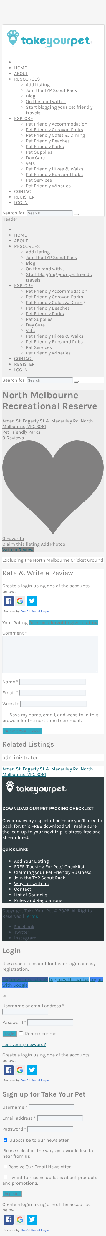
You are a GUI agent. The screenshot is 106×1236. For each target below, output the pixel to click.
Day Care (35, 157)
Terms (31, 916)
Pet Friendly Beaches (48, 141)
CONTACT (23, 191)
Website (10, 703)
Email (10, 692)
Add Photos (53, 544)
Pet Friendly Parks (45, 146)
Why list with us (31, 883)
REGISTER (24, 197)
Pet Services (39, 180)
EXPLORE (23, 118)
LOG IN (21, 202)
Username (14, 1107)
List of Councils (30, 894)
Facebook (24, 926)
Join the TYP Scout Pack (51, 90)
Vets (30, 163)
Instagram (25, 938)
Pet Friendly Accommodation (56, 124)
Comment (14, 633)
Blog (30, 96)
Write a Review (18, 549)
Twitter (21, 932)
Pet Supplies (39, 152)
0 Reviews (13, 437)
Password (14, 1022)
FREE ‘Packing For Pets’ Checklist (49, 866)
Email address (19, 1118)
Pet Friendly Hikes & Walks (54, 169)
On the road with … (46, 101)
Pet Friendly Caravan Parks (54, 129)
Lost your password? (24, 1044)
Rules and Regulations (38, 900)
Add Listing (38, 84)
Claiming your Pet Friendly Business (52, 872)
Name (10, 681)
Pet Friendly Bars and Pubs (54, 174)
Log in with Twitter (69, 979)
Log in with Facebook (25, 979)
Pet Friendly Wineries (48, 185)
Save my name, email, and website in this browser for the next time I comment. (50, 717)
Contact (22, 889)
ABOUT (21, 73)
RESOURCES (27, 79)
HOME (20, 68)
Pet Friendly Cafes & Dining (55, 135)
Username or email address (33, 1006)
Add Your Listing (31, 861)
